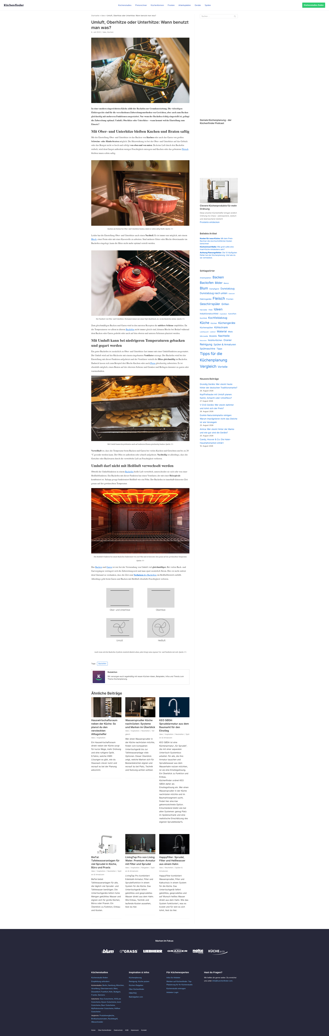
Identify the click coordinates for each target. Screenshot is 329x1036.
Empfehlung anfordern (100, 981)
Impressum (135, 1030)
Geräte (198, 5)
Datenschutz (118, 1030)
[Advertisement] (219, 68)
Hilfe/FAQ (133, 993)
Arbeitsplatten (185, 5)
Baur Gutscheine (108, 1005)
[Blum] (108, 954)
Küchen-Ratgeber (136, 985)
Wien (115, 988)
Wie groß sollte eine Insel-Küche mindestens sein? (217, 248)
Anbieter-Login (172, 992)
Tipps (219, 348)
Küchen (214, 323)
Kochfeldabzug (217, 317)
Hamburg (111, 985)
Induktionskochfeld (209, 313)
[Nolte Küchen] (198, 954)
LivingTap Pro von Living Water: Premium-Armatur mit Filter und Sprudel (140, 861)
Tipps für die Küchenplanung (213, 356)
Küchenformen (157, 5)
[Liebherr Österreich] (152, 954)
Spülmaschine (207, 348)
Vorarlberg (95, 988)
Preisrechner (141, 5)
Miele (230, 332)
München (120, 985)
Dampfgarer (214, 289)
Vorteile (222, 366)
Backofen (129, 471)
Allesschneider (97, 1022)
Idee (103, 16)
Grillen (225, 304)
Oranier (227, 340)
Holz (211, 310)
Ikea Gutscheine (106, 999)
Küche (204, 323)
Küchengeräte (226, 323)
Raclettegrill (112, 1019)
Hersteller (203, 310)
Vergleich (208, 366)
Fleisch (185, 149)
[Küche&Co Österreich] (217, 954)
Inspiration (101, 738)
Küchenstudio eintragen (176, 988)
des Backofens (145, 574)
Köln (111, 992)
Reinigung (206, 344)
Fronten (171, 5)
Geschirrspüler (210, 304)
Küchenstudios (125, 5)
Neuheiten (145, 731)
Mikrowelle (204, 336)
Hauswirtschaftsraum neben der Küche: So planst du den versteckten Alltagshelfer (104, 727)
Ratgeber (145, 868)
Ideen (218, 309)
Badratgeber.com (136, 997)
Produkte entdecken (210, 222)
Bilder (218, 282)
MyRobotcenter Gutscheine (102, 1008)
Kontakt (144, 1030)
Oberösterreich (106, 988)
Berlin (104, 985)
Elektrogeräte (205, 299)
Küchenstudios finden (314, 5)
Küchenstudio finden (99, 978)
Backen (98, 567)
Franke (94, 995)
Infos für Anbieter (173, 978)
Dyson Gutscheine (108, 1002)
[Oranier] (177, 954)
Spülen (208, 5)
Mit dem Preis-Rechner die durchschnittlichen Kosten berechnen (216, 241)
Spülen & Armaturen (225, 344)
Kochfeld (203, 318)
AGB (126, 1030)
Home (93, 1030)
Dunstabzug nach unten (213, 293)
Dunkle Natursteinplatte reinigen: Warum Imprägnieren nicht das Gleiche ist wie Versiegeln (218, 418)
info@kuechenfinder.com (222, 981)
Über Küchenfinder (136, 989)
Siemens (101, 995)
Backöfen (130, 329)
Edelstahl (232, 293)
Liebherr (213, 332)
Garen (109, 567)
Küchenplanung (135, 978)
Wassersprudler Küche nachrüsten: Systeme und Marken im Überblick (140, 724)
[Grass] (129, 954)
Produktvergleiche (106, 1015)
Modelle (213, 336)
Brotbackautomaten (99, 1019)
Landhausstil (204, 332)
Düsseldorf (95, 992)
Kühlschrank (221, 327)
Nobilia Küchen (215, 340)
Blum (204, 288)
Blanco (226, 283)
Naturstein (203, 340)
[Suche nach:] (219, 16)
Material (222, 331)
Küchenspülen (206, 327)
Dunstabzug (228, 288)
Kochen (110, 32)
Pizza (152, 363)
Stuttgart (116, 992)
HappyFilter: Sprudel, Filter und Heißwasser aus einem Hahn (172, 861)
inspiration (223, 314)
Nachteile (224, 335)
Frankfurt (104, 992)
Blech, (94, 239)
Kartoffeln (232, 314)
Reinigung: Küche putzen (139, 981)
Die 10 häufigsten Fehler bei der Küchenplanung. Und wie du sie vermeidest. (218, 255)
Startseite (95, 16)
